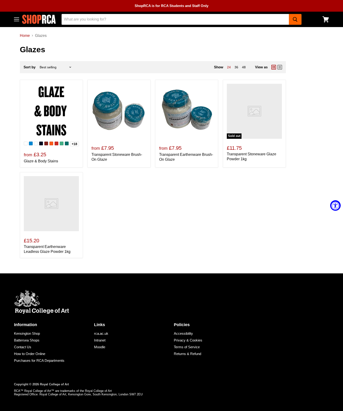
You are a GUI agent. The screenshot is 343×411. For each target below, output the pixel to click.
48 (244, 67)
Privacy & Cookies (188, 340)
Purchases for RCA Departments (39, 360)
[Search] (295, 19)
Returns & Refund (187, 354)
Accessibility (183, 333)
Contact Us (22, 347)
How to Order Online (29, 354)
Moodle (99, 347)
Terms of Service (187, 347)
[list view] (279, 67)
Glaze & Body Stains (41, 161)
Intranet (99, 340)
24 (229, 67)
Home (25, 36)
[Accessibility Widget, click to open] (335, 205)
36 (236, 67)
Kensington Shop (27, 333)
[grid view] (273, 67)
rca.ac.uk (101, 333)
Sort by (29, 67)
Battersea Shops (26, 340)
